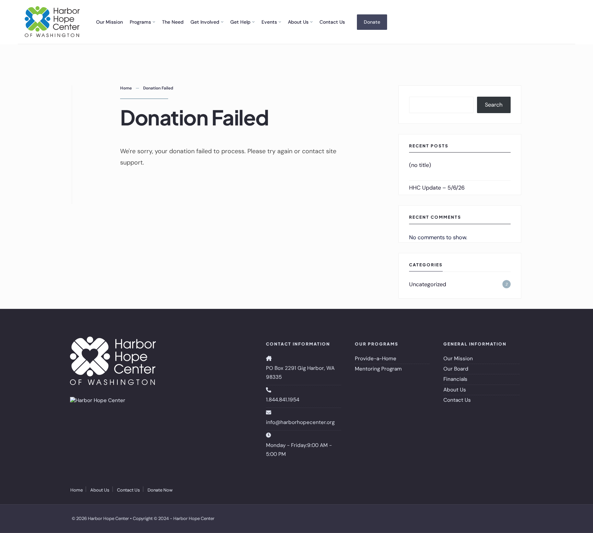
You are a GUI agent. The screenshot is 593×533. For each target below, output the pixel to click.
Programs (140, 22)
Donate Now (160, 490)
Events (269, 22)
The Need (173, 22)
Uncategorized (427, 284)
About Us (298, 22)
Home (126, 88)
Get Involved (204, 22)
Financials (455, 379)
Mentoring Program (378, 368)
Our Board (455, 368)
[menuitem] (142, 21)
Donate (372, 22)
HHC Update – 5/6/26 (437, 187)
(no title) (420, 165)
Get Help (240, 22)
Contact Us (332, 22)
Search (493, 104)
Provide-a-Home (375, 358)
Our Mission (109, 22)
